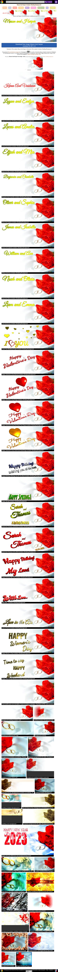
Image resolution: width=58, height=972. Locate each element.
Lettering (21, 7)
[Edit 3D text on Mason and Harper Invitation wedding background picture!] (54, 19)
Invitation (53, 7)
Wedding (33, 7)
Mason (4, 7)
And (10, 7)
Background (41, 7)
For (47, 7)
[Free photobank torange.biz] (2, 2)
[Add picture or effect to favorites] (3, 19)
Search (50, 2)
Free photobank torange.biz (14, 52)
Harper (14, 7)
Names (27, 7)
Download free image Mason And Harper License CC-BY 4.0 (29, 45)
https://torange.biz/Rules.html (34, 54)
